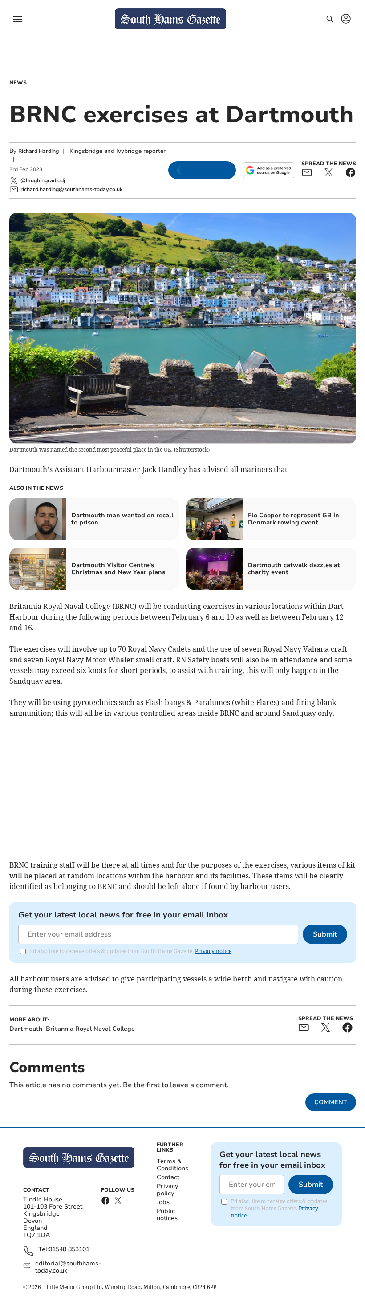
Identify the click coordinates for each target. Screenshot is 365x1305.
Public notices (167, 1214)
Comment (330, 1102)
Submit (325, 934)
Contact (168, 1177)
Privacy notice (213, 951)
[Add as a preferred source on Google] (268, 170)
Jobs (163, 1202)
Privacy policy (167, 1189)
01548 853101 (69, 1249)
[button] (17, 19)
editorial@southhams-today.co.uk (68, 1267)
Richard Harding (38, 151)
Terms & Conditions (172, 1165)
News (18, 82)
